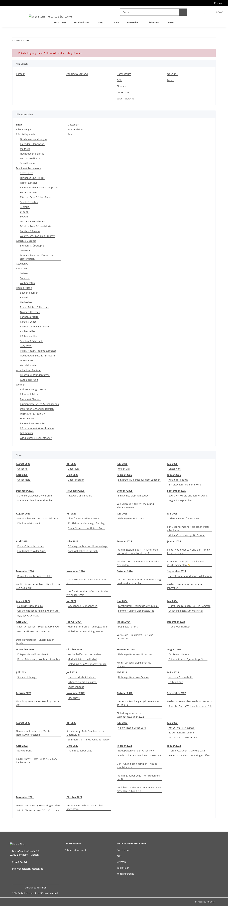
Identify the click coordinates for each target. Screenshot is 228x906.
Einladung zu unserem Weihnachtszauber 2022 (130, 715)
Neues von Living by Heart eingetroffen (38, 805)
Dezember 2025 (25, 490)
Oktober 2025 (125, 490)
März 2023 (173, 672)
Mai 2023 (122, 672)
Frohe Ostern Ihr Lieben (30, 546)
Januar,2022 (174, 745)
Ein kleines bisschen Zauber (134, 495)
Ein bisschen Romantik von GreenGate (139, 755)
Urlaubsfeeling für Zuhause (184, 518)
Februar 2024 (73, 621)
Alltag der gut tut (178, 479)
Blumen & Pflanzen (30, 399)
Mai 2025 (172, 513)
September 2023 (126, 649)
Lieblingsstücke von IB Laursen (135, 654)
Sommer (24, 278)
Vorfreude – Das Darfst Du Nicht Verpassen (135, 636)
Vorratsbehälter (29, 365)
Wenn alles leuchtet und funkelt (35, 500)
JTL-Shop (211, 901)
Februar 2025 (124, 541)
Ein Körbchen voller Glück (31, 551)
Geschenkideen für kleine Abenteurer (38, 610)
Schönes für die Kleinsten (82, 682)
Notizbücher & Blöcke (32, 153)
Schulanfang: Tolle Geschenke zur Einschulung (85, 733)
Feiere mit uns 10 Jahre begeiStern (188, 659)
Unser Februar (76, 479)
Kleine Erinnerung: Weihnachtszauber (38, 659)
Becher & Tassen (29, 292)
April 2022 (22, 745)
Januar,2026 (174, 474)
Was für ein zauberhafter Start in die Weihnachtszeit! (87, 593)
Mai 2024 (172, 601)
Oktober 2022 (125, 693)
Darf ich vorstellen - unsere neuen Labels (35, 641)
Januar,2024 (123, 621)
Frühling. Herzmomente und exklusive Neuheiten (138, 563)
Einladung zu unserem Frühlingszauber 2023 (38, 703)
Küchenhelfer (27, 331)
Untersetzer (26, 360)
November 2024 (75, 571)
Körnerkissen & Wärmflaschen (37, 428)
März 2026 (72, 474)
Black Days (74, 697)
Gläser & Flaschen (30, 312)
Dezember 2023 (176, 621)
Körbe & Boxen (28, 321)
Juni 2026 (122, 463)
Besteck (24, 297)
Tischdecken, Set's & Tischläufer (38, 355)
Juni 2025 (122, 513)
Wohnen (20, 384)
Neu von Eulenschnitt (181, 677)
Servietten (25, 345)
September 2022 (176, 693)
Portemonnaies (28, 192)
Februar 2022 (124, 745)
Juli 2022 (71, 722)
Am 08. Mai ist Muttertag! (183, 737)
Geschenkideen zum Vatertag (33, 631)
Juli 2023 (21, 672)
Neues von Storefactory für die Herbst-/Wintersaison (33, 733)
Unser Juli (22, 468)
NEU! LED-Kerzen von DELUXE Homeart (39, 810)
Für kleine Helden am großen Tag (86, 523)
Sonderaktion (75, 129)
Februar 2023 (23, 693)
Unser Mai (124, 468)
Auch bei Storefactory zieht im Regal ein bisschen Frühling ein (139, 789)
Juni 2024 (122, 601)
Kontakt (218, 3)
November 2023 (25, 649)
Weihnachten (27, 283)
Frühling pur (176, 682)
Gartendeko (26, 250)
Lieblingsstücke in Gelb (131, 518)
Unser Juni (73, 468)
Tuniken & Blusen (30, 231)
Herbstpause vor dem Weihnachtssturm (189, 701)
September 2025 (176, 490)
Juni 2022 (122, 722)
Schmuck (25, 206)
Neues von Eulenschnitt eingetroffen (189, 755)
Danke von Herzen (179, 654)
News (171, 22)
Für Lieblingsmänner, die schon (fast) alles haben (188, 528)
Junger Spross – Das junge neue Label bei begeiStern (37, 760)
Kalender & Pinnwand (32, 144)
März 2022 (72, 745)
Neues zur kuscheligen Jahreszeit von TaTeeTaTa (138, 703)
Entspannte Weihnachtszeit (32, 654)
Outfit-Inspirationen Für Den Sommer (189, 605)
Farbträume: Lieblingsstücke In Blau (138, 605)
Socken (24, 216)
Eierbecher (26, 302)
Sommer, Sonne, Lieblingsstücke (136, 610)
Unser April (175, 468)
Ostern (24, 273)
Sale (70, 134)
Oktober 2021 (74, 797)
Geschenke (22, 263)
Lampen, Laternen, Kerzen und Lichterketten (37, 257)
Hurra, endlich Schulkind (81, 677)
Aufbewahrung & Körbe (33, 389)
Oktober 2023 (74, 649)
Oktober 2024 (125, 571)
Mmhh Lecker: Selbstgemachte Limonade (134, 664)
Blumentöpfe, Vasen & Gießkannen (39, 404)
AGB (119, 80)
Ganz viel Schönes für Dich (83, 551)
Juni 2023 (71, 672)
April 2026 (22, 474)
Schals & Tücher (29, 202)
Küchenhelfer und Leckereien (84, 654)
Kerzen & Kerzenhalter (32, 423)
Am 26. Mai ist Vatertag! (182, 727)
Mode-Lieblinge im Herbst (82, 659)
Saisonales (22, 268)
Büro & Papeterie (25, 134)
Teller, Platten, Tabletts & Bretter (38, 350)
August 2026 (23, 463)
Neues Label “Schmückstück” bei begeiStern (84, 807)
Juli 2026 (71, 463)
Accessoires (26, 173)
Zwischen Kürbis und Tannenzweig (188, 495)
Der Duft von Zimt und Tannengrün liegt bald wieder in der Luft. (139, 581)
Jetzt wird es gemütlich (80, 495)
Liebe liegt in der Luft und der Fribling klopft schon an (188, 551)
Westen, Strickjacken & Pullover (37, 235)
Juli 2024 (71, 601)
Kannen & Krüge (29, 316)
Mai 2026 (172, 463)
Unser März (23, 479)
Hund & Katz (27, 418)
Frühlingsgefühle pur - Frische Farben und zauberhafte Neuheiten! (138, 551)
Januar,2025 (174, 541)
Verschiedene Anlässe (28, 370)
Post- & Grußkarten (30, 158)
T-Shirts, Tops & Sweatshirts (35, 226)
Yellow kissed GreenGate (132, 727)
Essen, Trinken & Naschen (34, 307)
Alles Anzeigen (24, 129)
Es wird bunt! (24, 750)
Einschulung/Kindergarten (35, 374)
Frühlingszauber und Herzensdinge (87, 546)
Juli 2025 (71, 513)
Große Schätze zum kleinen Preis (86, 528)
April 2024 (22, 621)
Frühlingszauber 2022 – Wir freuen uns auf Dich (139, 777)
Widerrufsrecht (125, 98)
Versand (54, 893)
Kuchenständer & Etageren (35, 326)
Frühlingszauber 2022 (80, 750)
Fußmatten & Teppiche (33, 413)
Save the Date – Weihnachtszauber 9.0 (190, 706)
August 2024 (23, 601)
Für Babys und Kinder (32, 177)
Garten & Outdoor (26, 240)
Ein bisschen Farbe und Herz (185, 484)
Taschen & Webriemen (32, 221)
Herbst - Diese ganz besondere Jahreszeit (184, 586)
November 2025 (75, 490)
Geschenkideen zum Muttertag (186, 610)
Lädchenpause (76, 686)
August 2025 (23, 513)
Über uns (154, 22)
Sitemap (121, 86)
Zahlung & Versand (77, 73)
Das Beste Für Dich (128, 626)
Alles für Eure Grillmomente (83, 518)
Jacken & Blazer (28, 182)
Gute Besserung (29, 379)
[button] (197, 12)
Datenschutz (124, 73)
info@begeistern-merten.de (27, 868)
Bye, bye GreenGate (28, 615)
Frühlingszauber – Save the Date (187, 750)
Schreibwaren (28, 163)
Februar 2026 (124, 474)
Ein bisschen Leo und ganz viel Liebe (37, 518)
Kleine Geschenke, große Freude (187, 535)
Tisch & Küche (24, 287)
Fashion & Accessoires (28, 168)
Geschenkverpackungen (33, 139)
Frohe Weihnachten (179, 626)
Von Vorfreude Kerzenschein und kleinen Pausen (135, 505)
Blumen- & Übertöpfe (32, 245)
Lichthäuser (26, 433)
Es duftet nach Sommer (182, 732)
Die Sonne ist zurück (28, 523)
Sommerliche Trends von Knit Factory (88, 739)
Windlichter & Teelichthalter (36, 437)
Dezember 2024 (25, 571)
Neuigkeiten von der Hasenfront (136, 750)
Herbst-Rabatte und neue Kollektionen (190, 576)
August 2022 (23, 722)
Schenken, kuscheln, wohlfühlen (35, 495)
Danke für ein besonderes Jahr (34, 576)
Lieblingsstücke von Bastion (133, 677)
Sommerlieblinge (26, 677)
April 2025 (22, 541)
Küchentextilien (29, 336)
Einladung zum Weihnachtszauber (87, 664)
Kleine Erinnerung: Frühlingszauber (88, 626)
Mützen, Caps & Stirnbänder (36, 197)
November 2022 (75, 693)
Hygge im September (180, 500)
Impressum (123, 92)
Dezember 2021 (25, 797)
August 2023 (174, 649)
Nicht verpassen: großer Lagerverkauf (38, 626)
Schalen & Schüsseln (31, 341)
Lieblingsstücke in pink (30, 605)
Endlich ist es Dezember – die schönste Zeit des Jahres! (38, 586)
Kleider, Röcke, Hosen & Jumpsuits (39, 187)
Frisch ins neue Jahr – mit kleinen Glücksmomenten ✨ (185, 563)
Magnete (25, 148)
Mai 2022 (172, 722)
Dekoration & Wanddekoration (37, 408)
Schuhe (24, 211)
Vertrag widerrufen (36, 887)
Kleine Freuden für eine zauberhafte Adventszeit (86, 581)
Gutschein (73, 124)
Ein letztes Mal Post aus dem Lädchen (139, 479)
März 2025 (72, 541)
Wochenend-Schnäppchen (82, 605)
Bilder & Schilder (29, 394)
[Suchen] (183, 12)
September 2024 (176, 571)
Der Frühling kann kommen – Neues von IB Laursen (137, 765)
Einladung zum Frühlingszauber (86, 631)
